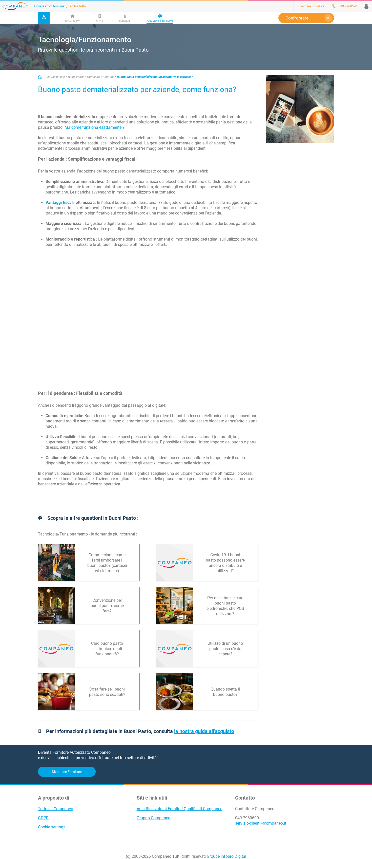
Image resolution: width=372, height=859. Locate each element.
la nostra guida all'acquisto (204, 731)
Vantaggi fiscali (60, 202)
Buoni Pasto (76, 77)
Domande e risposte (100, 77)
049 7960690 (247, 817)
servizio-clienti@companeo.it (260, 823)
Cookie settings (51, 827)
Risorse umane (55, 77)
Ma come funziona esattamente (93, 127)
